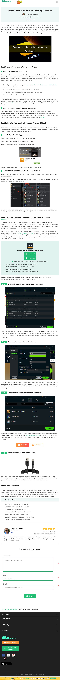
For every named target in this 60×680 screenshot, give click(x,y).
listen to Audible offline (33, 435)
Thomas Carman (32, 14)
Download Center (12, 648)
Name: (5, 575)
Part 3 (42, 117)
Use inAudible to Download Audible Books (17, 512)
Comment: (6, 556)
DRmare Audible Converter (25, 233)
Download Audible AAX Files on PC (15, 509)
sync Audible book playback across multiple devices (42, 85)
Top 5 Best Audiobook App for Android (16, 504)
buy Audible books (11, 103)
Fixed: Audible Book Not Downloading (16, 514)
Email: (5, 584)
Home (6, 609)
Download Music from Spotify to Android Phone (19, 517)
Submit (30, 596)
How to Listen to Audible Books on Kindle (17, 519)
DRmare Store (11, 642)
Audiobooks (38, 17)
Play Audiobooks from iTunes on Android (17, 507)
